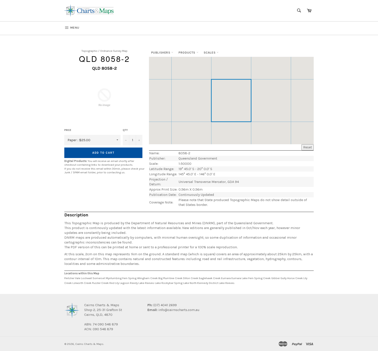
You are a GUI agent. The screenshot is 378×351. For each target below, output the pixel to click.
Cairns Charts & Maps (89, 344)
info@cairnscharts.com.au (179, 310)
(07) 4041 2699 (164, 305)
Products (187, 52)
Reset (307, 147)
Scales (210, 52)
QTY (125, 130)
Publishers (161, 52)
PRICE (67, 130)
